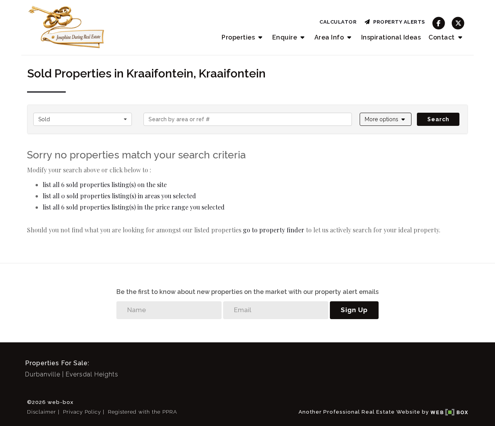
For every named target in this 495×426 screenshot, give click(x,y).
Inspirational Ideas (391, 37)
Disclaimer (41, 412)
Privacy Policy (82, 412)
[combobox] (82, 119)
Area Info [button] (330, 37)
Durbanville (42, 374)
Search (438, 119)
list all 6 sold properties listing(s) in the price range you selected (134, 207)
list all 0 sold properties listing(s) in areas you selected (119, 196)
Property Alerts (397, 22)
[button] (386, 119)
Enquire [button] (285, 37)
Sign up (354, 310)
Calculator (338, 22)
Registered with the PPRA (142, 412)
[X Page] (458, 23)
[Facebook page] (439, 23)
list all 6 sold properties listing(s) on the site (105, 184)
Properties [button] (239, 37)
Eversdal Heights (92, 374)
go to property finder (273, 230)
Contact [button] (442, 37)
